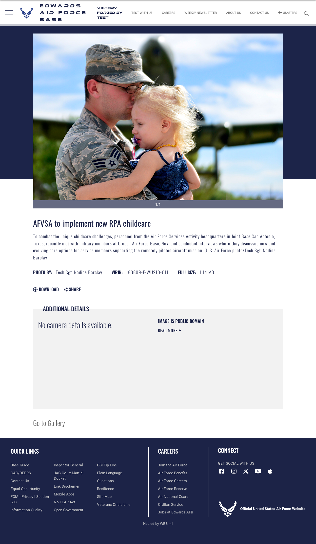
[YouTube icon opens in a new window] (258, 471)
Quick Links (25, 451)
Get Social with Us (236, 463)
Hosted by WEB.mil (158, 524)
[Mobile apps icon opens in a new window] (270, 471)
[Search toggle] (307, 13)
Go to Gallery (49, 422)
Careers (168, 451)
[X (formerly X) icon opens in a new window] (246, 471)
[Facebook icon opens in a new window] (221, 471)
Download (48, 289)
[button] (8, 13)
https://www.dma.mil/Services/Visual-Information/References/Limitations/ (202, 372)
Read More (168, 331)
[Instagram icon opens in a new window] (233, 471)
